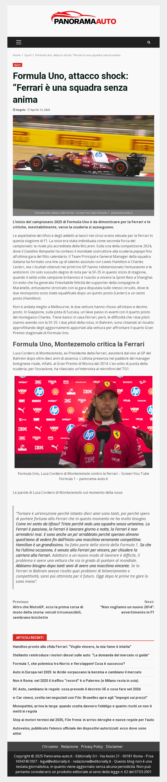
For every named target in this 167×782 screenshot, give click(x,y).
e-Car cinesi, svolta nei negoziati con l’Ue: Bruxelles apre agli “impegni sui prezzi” (80, 698)
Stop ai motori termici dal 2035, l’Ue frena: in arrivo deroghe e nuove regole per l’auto (83, 720)
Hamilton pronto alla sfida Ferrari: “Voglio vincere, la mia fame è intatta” (72, 647)
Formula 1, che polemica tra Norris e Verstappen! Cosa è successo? (69, 664)
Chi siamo (50, 746)
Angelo (21, 110)
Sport (17, 64)
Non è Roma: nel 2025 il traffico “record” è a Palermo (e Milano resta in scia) (75, 681)
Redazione (69, 746)
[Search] (148, 42)
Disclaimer (114, 746)
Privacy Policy (92, 746)
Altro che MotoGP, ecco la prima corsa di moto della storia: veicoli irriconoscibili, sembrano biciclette (48, 609)
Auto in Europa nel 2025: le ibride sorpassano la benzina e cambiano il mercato (77, 672)
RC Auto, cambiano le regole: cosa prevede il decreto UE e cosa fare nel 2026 (77, 689)
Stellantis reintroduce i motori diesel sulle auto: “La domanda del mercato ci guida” (81, 655)
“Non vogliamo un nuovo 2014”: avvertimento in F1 (127, 607)
